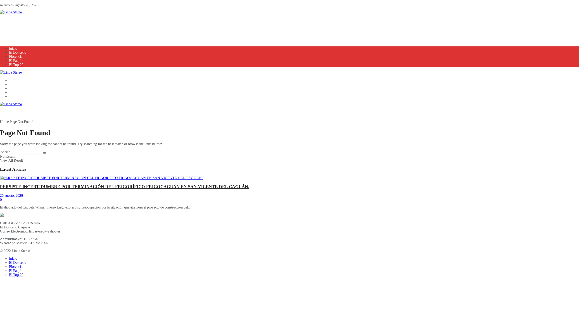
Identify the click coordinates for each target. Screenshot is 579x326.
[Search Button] (44, 153)
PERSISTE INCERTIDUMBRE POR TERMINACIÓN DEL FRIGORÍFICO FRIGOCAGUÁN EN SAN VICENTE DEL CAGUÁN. (124, 186)
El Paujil (15, 60)
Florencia (15, 56)
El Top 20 (16, 65)
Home (4, 122)
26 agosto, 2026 (11, 195)
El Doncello (17, 52)
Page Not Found (21, 122)
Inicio (13, 48)
